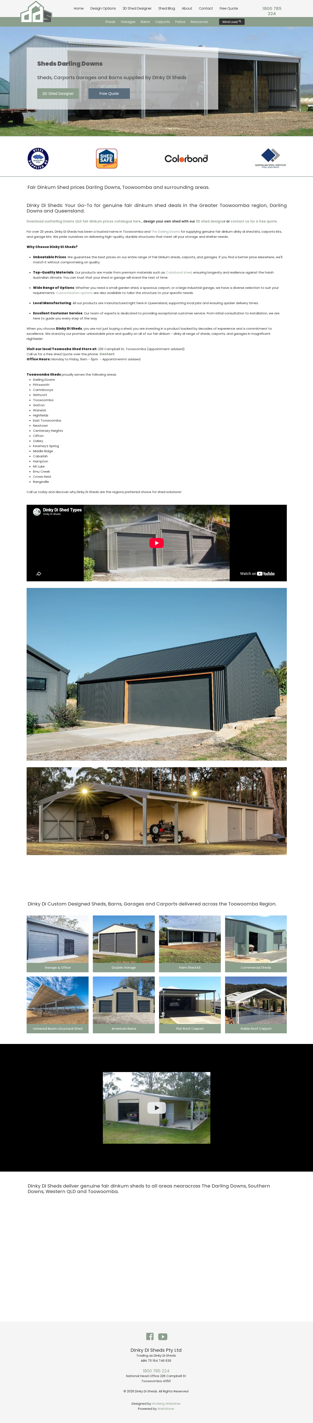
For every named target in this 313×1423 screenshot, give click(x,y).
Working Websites (166, 1403)
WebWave (166, 1408)
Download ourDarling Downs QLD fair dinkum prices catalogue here (84, 221)
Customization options (74, 293)
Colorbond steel (178, 272)
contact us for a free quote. (254, 221)
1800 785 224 (271, 11)
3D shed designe (210, 221)
